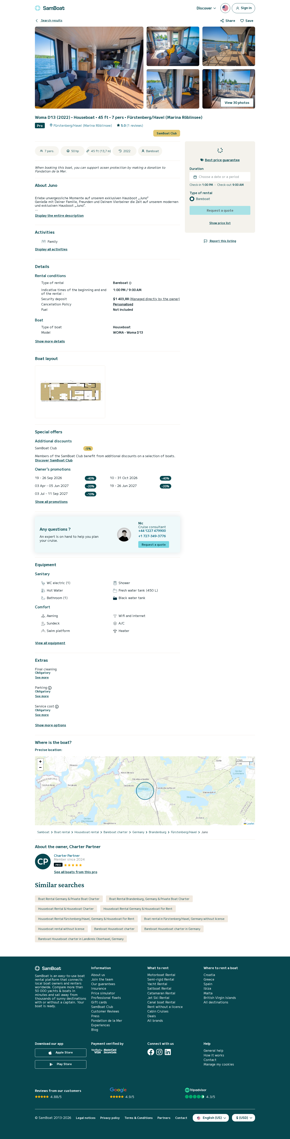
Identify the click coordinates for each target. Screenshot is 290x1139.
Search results (51, 20)
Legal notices (85, 1117)
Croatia (209, 975)
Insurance (98, 988)
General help (213, 1050)
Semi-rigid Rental (160, 979)
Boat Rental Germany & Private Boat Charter (68, 899)
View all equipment (50, 643)
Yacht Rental (157, 984)
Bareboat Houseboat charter (114, 929)
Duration (197, 169)
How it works (214, 1055)
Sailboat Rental (159, 988)
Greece (209, 979)
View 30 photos (237, 102)
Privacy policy (110, 1117)
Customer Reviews (105, 1011)
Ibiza (207, 988)
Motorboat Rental (161, 975)
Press (95, 1016)
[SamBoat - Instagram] (159, 1052)
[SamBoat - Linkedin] (167, 1052)
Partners (163, 1117)
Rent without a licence (165, 1007)
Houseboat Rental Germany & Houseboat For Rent (138, 909)
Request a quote (154, 544)
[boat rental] (50, 8)
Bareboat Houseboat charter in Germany (172, 929)
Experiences (100, 1025)
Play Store (64, 1064)
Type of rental (201, 193)
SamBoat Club (167, 133)
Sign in (246, 7)
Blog (94, 1029)
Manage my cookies (219, 1064)
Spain (208, 984)
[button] (40, 762)
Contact (210, 1060)
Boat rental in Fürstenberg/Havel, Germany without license (184, 919)
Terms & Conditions (138, 1117)
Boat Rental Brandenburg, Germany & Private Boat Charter (149, 899)
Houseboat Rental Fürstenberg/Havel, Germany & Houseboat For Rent (86, 919)
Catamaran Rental (161, 993)
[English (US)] (225, 8)
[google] (118, 1090)
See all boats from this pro (75, 872)
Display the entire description (59, 215)
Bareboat (203, 199)
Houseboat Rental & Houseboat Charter (66, 909)
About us (98, 975)
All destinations (216, 1002)
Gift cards (99, 1002)
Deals (151, 1016)
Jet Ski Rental (158, 997)
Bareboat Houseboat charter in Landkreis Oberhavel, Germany (80, 939)
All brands (155, 1020)
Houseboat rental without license (61, 929)
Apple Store (64, 1052)
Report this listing (222, 241)
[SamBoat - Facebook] (150, 1052)
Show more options (50, 725)
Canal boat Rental (161, 1002)
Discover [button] (204, 7)
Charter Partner (67, 855)
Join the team (102, 979)
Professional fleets (106, 997)
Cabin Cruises (157, 1011)
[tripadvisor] (196, 1090)
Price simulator (103, 993)
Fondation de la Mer (106, 1020)
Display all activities (51, 249)
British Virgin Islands (220, 997)
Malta (208, 993)
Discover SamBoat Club (54, 460)
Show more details (50, 341)
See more (42, 677)
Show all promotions (51, 502)
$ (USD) (242, 1117)
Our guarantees (103, 984)
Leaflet (250, 823)
